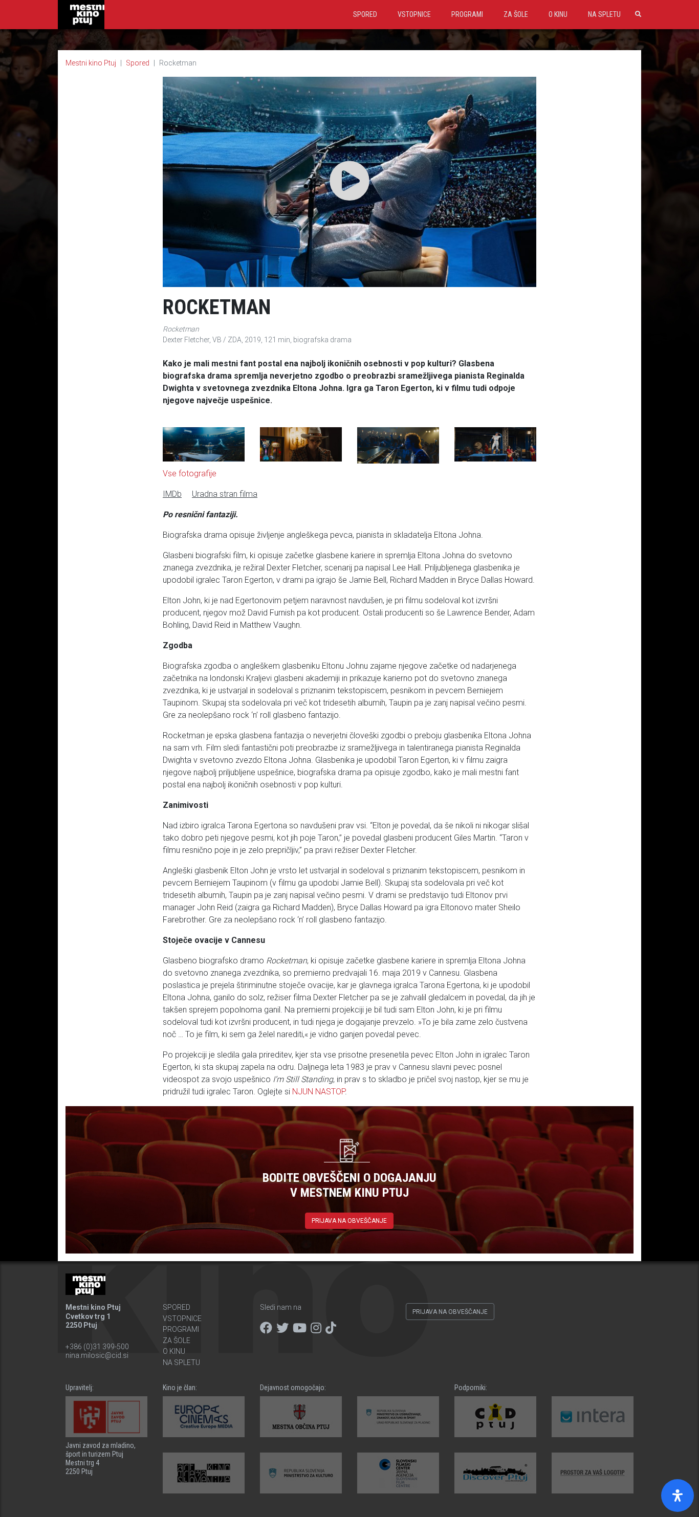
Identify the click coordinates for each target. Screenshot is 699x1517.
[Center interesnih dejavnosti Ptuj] (495, 1416)
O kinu (558, 14)
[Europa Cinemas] (204, 1416)
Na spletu (604, 14)
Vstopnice (414, 14)
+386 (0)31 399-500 (97, 1347)
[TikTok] (330, 1328)
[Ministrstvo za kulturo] (301, 1473)
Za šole (516, 14)
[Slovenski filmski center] (398, 1473)
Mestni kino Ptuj (90, 63)
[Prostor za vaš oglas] (593, 1473)
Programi (467, 14)
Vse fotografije (189, 473)
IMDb (172, 494)
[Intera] (593, 1416)
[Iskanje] (636, 14)
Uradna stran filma (224, 494)
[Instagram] (316, 1328)
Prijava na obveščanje (349, 1220)
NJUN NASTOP (318, 1091)
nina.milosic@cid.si (96, 1355)
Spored (365, 14)
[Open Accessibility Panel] (677, 1495)
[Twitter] (282, 1328)
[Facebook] (266, 1328)
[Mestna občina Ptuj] (301, 1416)
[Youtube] (300, 1328)
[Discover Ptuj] (495, 1473)
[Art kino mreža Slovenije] (204, 1473)
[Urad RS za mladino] (398, 1416)
